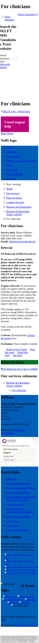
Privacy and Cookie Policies (21, 487)
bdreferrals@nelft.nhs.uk (22, 241)
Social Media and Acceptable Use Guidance (20, 510)
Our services (13, 193)
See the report (9, 460)
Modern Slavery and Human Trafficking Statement (21, 498)
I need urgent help (14, 124)
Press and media (14, 504)
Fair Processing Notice (18, 492)
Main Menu (7, 133)
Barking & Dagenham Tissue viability (18, 213)
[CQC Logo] (9, 443)
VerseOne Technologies (12, 431)
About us (11, 478)
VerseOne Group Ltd (25, 625)
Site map (17, 355)
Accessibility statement (18, 483)
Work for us (12, 520)
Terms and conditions (17, 530)
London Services (15, 202)
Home (9, 188)
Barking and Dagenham (18, 206)
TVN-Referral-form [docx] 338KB (19, 369)
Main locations (14, 197)
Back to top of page (16, 349)
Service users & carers (18, 516)
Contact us (11, 525)
